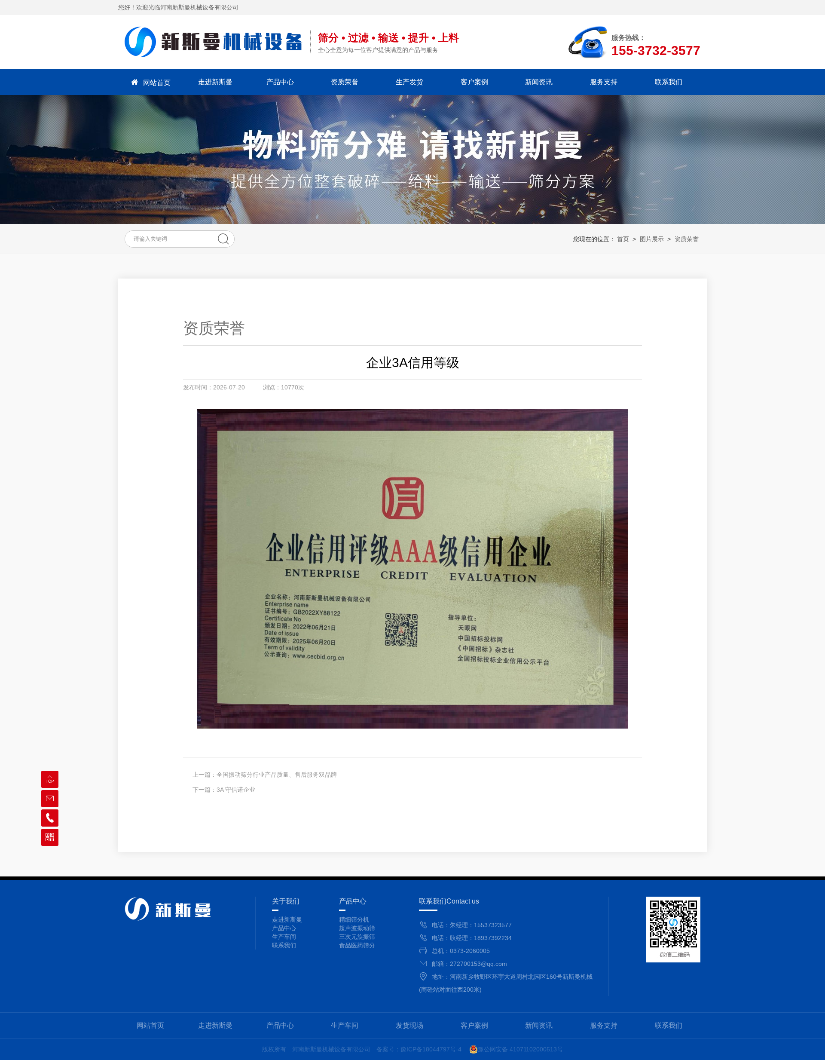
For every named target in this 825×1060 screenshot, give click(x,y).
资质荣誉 (344, 82)
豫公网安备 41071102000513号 (520, 1049)
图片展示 (652, 239)
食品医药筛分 (357, 945)
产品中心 (280, 82)
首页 (623, 239)
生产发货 (409, 82)
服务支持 (603, 82)
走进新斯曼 (215, 82)
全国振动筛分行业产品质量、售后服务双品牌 (277, 774)
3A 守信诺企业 (236, 789)
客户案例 (474, 82)
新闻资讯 (539, 82)
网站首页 (157, 82)
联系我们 (668, 82)
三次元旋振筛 (357, 936)
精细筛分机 (354, 919)
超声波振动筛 (357, 928)
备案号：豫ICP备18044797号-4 (418, 1049)
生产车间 (344, 1025)
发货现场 (409, 1025)
